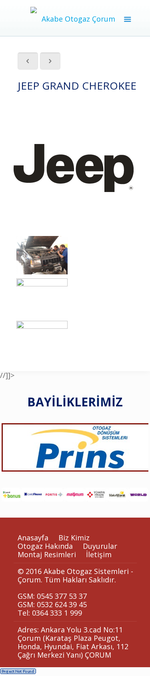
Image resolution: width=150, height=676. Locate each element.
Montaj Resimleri (47, 554)
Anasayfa (33, 537)
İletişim (99, 554)
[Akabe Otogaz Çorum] (75, 18)
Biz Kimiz (74, 537)
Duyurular (100, 546)
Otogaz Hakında (45, 546)
